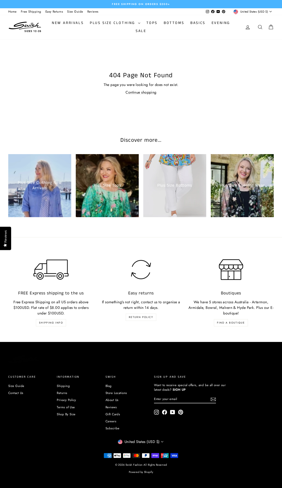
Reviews (92, 11)
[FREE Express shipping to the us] (51, 270)
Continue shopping (141, 92)
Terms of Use (66, 407)
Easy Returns (54, 11)
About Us (111, 400)
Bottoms (174, 23)
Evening (221, 23)
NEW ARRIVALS (68, 23)
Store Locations (116, 393)
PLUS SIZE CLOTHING (113, 23)
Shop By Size (66, 414)
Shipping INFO (51, 323)
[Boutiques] (231, 270)
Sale (141, 31)
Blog (108, 386)
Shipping (63, 386)
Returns (62, 393)
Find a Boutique (231, 323)
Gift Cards (112, 414)
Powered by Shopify (141, 472)
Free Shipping (31, 11)
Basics (197, 23)
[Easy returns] (141, 270)
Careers (110, 421)
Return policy (141, 317)
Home (12, 11)
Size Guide (75, 11)
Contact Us (15, 393)
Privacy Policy (66, 400)
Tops (152, 23)
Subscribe (112, 428)
